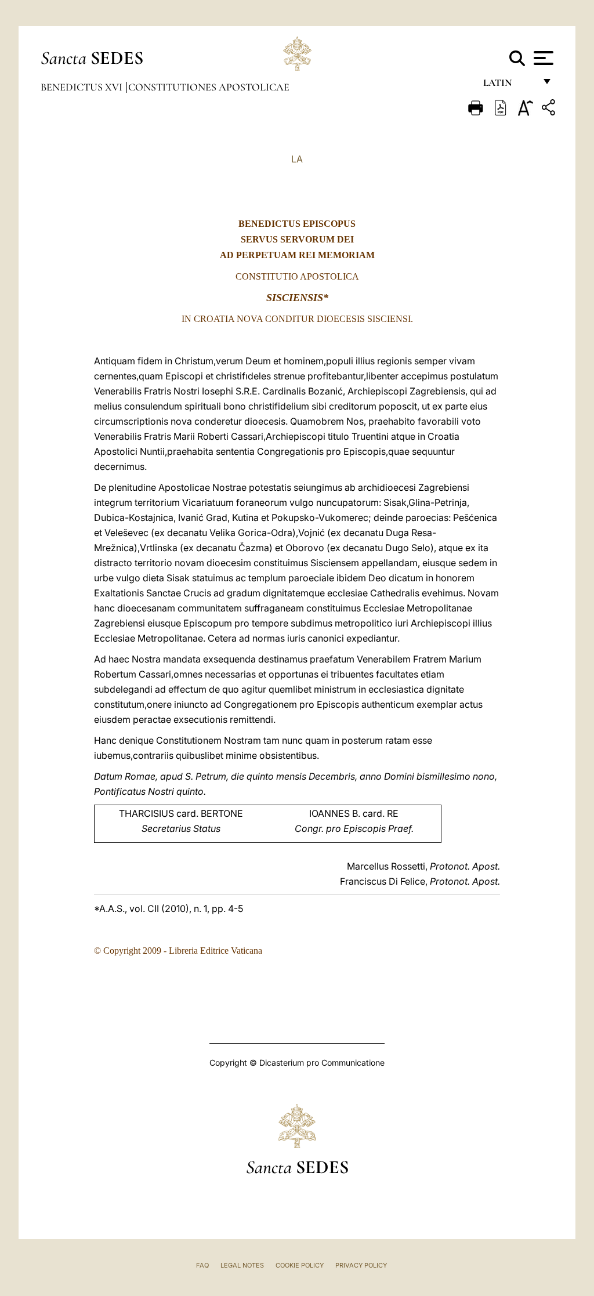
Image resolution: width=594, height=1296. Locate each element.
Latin (509, 86)
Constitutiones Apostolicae (208, 87)
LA (297, 159)
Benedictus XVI (83, 87)
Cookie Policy (300, 1265)
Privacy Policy (361, 1265)
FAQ (202, 1265)
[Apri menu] (542, 58)
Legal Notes (242, 1265)
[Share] (550, 109)
